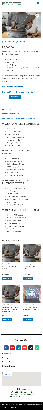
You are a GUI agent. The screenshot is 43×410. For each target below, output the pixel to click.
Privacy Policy (7, 358)
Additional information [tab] (10, 113)
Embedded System (9, 41)
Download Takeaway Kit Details (13, 87)
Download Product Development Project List (18, 92)
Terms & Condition (9, 362)
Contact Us (6, 354)
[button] (37, 16)
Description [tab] (6, 109)
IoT (27, 41)
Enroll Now (15, 97)
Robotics (16, 43)
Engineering (20, 41)
